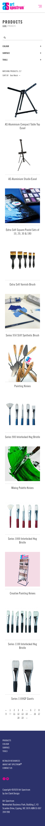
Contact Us (7, 768)
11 (14, 714)
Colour (5, 46)
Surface (6, 53)
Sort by (5, 76)
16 (35, 714)
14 (27, 714)
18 (18, 718)
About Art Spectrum (12, 764)
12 (18, 714)
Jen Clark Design (12, 793)
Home (4, 26)
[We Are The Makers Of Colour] (13, 6)
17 (39, 714)
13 (23, 714)
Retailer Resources (11, 761)
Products (6, 740)
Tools (5, 60)
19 (23, 718)
